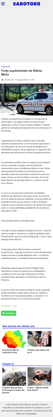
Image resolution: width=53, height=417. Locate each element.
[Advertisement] (26, 34)
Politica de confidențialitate (26, 413)
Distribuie (10, 313)
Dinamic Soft (47, 410)
